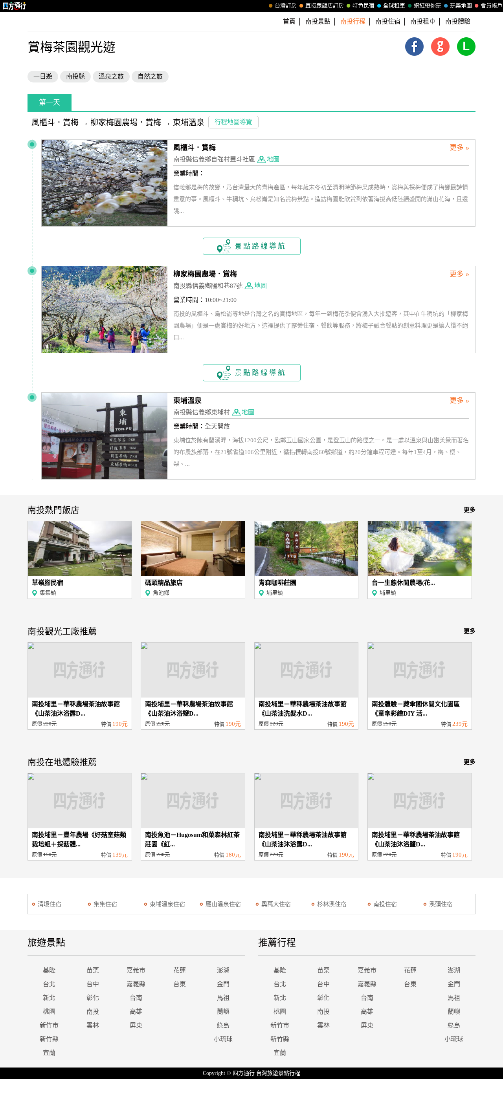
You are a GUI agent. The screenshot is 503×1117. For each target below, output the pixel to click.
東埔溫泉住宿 (167, 904)
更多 (469, 510)
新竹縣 (49, 1039)
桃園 (49, 1011)
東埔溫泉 (188, 122)
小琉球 (223, 1039)
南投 (92, 1011)
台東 (179, 984)
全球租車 (394, 6)
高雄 (136, 1011)
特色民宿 (363, 6)
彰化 (92, 997)
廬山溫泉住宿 (223, 904)
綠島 (223, 1025)
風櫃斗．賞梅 (55, 122)
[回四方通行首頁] (14, 6)
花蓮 (179, 970)
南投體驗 (457, 21)
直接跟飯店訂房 (324, 6)
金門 (223, 984)
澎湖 (223, 970)
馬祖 (223, 997)
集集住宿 (105, 904)
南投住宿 (387, 21)
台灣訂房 (286, 6)
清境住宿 (49, 904)
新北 (49, 997)
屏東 (136, 1025)
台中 (92, 984)
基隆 (49, 970)
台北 (49, 984)
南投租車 (422, 21)
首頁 (289, 21)
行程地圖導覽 (233, 122)
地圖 (273, 159)
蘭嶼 (223, 1011)
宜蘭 (49, 1052)
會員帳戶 (492, 6)
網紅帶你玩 (427, 6)
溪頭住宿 (441, 904)
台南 (136, 997)
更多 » (459, 148)
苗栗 (92, 970)
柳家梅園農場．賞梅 (125, 122)
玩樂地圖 (461, 6)
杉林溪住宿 (332, 904)
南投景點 (317, 21)
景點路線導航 (260, 246)
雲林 (92, 1025)
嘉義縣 (136, 984)
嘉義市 (136, 970)
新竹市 (49, 1025)
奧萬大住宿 (276, 904)
